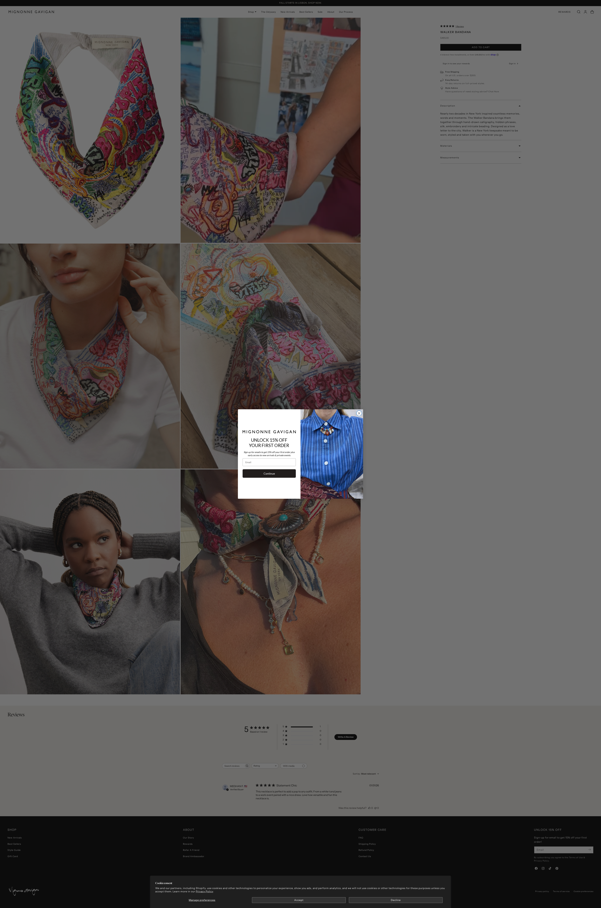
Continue (269, 473)
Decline (396, 900)
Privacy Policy (204, 891)
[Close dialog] (359, 413)
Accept (298, 900)
